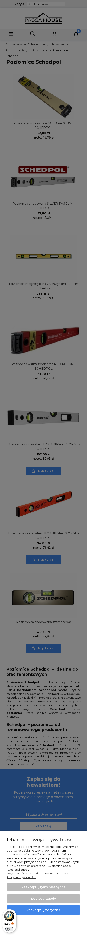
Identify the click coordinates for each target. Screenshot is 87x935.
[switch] (9, 929)
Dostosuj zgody (43, 898)
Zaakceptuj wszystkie (44, 910)
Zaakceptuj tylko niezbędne (43, 887)
